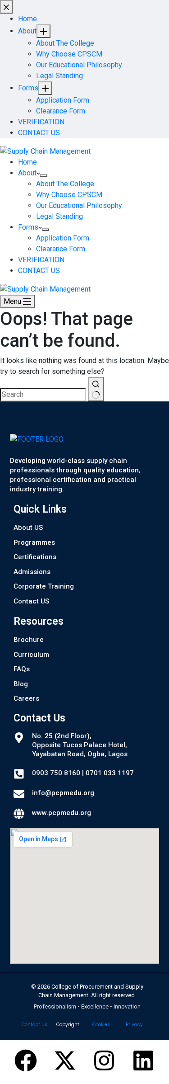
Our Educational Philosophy (79, 205)
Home (27, 162)
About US (28, 527)
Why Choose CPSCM (69, 194)
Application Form (62, 238)
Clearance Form (60, 249)
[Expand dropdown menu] (43, 175)
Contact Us (34, 1024)
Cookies (101, 1024)
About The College (65, 183)
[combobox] (43, 394)
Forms (28, 227)
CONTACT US (39, 270)
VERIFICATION (41, 259)
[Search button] (96, 389)
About (27, 173)
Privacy (134, 1024)
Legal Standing (59, 216)
